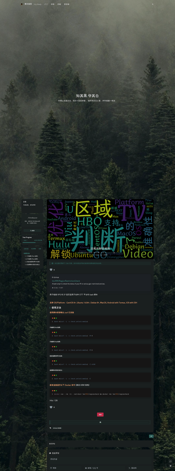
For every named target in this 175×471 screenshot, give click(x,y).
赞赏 (100, 414)
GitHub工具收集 (57, 428)
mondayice (118, 252)
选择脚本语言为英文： (34, 264)
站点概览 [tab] (33, 248)
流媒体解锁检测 (100, 248)
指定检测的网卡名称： (34, 262)
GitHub (109, 252)
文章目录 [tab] (26, 248)
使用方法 (27, 253)
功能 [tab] (40, 248)
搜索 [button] (32, 230)
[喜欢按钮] (51, 269)
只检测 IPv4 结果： (33, 256)
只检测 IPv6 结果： (33, 259)
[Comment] (170, 461)
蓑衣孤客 (28, 4)
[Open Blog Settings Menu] (170, 466)
